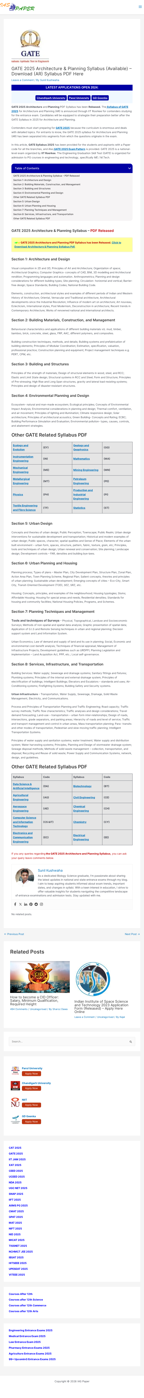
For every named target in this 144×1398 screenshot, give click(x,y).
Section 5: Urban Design (26, 201)
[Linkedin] (25, 905)
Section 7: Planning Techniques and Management (40, 210)
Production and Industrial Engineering (83, 494)
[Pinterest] (31, 905)
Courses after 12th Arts (23, 1311)
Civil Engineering (84, 797)
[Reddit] (36, 905)
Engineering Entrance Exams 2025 (30, 1330)
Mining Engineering (85, 469)
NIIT (24, 1099)
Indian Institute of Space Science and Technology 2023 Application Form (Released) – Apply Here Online (101, 1006)
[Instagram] (41, 905)
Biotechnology (82, 786)
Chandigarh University (51, 97)
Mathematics (81, 458)
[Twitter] (20, 905)
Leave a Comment (22, 80)
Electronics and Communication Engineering (23, 837)
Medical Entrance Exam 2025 (27, 1336)
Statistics (79, 507)
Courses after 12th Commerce (27, 1305)
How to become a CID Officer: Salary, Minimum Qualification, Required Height (34, 1000)
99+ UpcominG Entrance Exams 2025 (32, 1359)
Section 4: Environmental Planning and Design (38, 193)
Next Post (132, 934)
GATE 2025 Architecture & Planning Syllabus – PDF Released (46, 176)
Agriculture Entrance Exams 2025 (30, 1353)
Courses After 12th (21, 1293)
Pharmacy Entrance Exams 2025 (29, 1347)
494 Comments (19, 1009)
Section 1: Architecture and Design (32, 180)
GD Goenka (100, 97)
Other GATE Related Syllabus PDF (31, 197)
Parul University (79, 97)
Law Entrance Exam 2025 (25, 1341)
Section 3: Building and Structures (32, 188)
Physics (18, 494)
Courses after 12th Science (26, 1299)
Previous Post (14, 934)
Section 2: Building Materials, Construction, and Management (46, 184)
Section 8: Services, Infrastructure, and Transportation (43, 214)
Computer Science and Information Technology (24, 822)
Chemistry (79, 821)
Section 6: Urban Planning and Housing (34, 206)
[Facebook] (15, 905)
